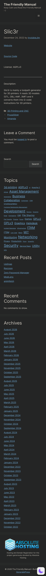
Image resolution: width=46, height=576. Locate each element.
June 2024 (9, 441)
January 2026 (11, 359)
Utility (36, 245)
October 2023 (11, 475)
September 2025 (12, 377)
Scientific (31, 241)
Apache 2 (36, 187)
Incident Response (10, 228)
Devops (29, 212)
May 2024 (9, 445)
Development (14, 211)
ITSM (6, 232)
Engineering (12, 216)
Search (7, 159)
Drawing (35, 212)
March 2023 (10, 505)
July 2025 (9, 385)
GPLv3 (8, 223)
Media (20, 233)
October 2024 (11, 424)
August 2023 (10, 484)
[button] (41, 571)
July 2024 (9, 437)
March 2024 (10, 454)
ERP (19, 215)
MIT (26, 232)
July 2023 (9, 488)
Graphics (19, 223)
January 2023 (11, 514)
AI (29, 188)
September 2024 (12, 428)
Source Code (10, 56)
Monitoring (10, 237)
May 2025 (9, 394)
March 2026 (10, 351)
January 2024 (11, 462)
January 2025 (11, 411)
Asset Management (24, 191)
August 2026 (10, 329)
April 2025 (9, 398)
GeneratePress (23, 572)
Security (11, 245)
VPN (5, 250)
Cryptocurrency (10, 204)
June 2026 (9, 338)
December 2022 (12, 518)
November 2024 (12, 419)
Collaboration (12, 200)
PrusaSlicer (13, 115)
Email (5, 216)
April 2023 (9, 501)
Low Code (14, 233)
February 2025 (11, 407)
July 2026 (9, 334)
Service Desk (25, 246)
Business (18, 196)
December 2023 (12, 467)
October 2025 (11, 372)
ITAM (31, 228)
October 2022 (11, 527)
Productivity (16, 241)
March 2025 (10, 402)
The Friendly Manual (20, 4)
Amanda (11, 118)
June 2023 (9, 492)
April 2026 (9, 346)
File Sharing (28, 215)
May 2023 (9, 497)
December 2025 (12, 364)
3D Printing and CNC (18, 111)
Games (28, 219)
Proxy (25, 241)
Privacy (7, 241)
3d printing (10, 187)
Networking (27, 237)
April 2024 (9, 449)
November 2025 (12, 368)
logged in (22, 139)
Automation (7, 197)
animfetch (9, 281)
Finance (15, 219)
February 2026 (11, 355)
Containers (24, 201)
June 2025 (9, 389)
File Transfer (8, 219)
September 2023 (12, 479)
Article (6, 192)
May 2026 (9, 342)
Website (8, 45)
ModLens (8, 277)
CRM (31, 201)
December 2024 (12, 415)
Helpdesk (32, 223)
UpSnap (8, 264)
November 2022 (12, 522)
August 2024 (10, 432)
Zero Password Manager (16, 272)
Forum (21, 219)
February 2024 (11, 458)
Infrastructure (21, 228)
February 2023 (11, 509)
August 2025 (10, 381)
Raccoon (8, 268)
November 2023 (12, 471)
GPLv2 (37, 218)
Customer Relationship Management (15, 207)
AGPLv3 (23, 187)
